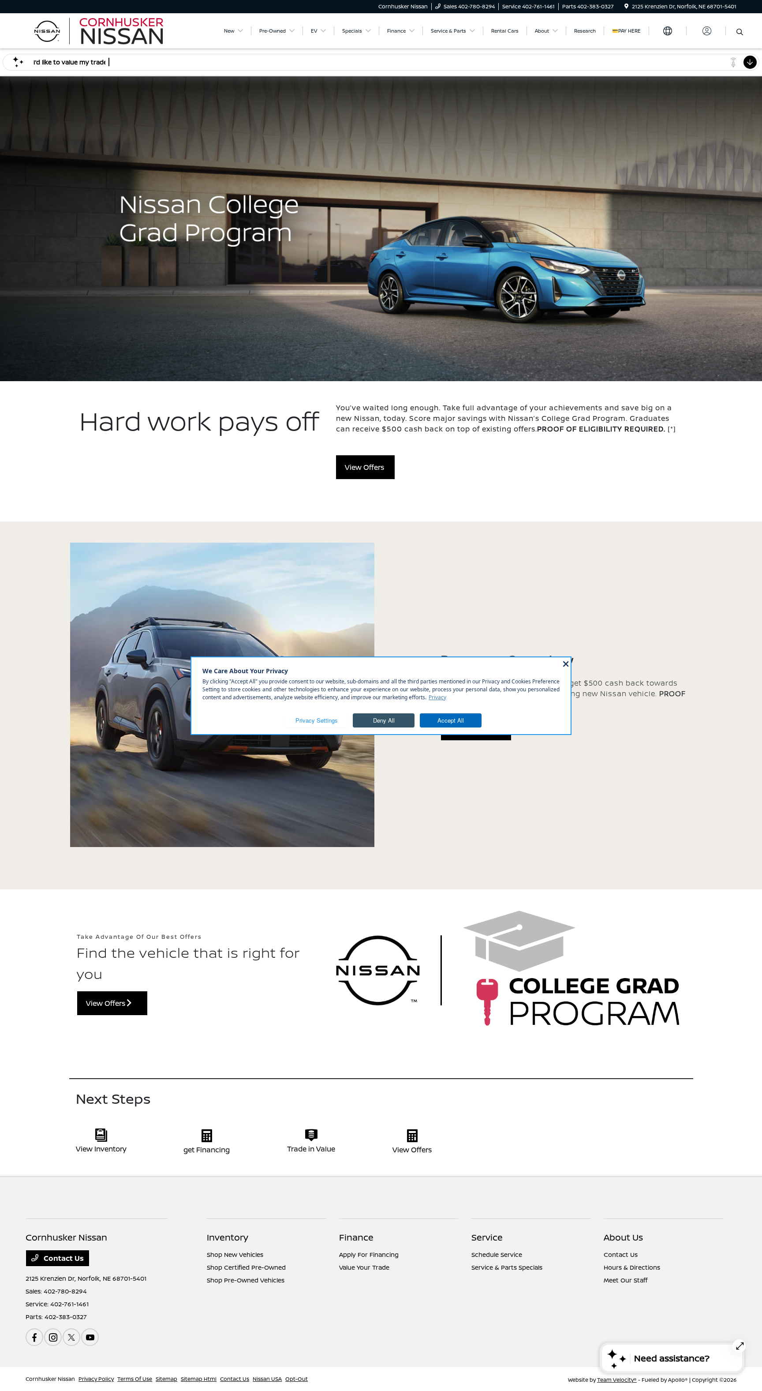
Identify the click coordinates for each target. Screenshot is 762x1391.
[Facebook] (34, 1337)
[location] (626, 6)
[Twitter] (71, 1337)
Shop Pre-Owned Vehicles (245, 1280)
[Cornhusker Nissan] (101, 30)
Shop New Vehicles (235, 1254)
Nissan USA (267, 1379)
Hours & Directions (632, 1267)
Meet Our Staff (625, 1280)
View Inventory (101, 1149)
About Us (623, 1237)
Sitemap (166, 1379)
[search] (739, 32)
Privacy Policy (96, 1379)
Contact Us (63, 1258)
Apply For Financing (369, 1254)
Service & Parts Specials (506, 1267)
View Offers (365, 467)
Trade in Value (311, 1149)
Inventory (227, 1237)
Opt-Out (296, 1379)
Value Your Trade (364, 1267)
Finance (356, 1237)
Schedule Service (496, 1254)
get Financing (206, 1150)
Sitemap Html (199, 1379)
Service (487, 1237)
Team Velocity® (617, 1380)
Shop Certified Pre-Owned (246, 1267)
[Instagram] (53, 1337)
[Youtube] (90, 1337)
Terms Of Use (134, 1379)
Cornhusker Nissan (50, 1379)
